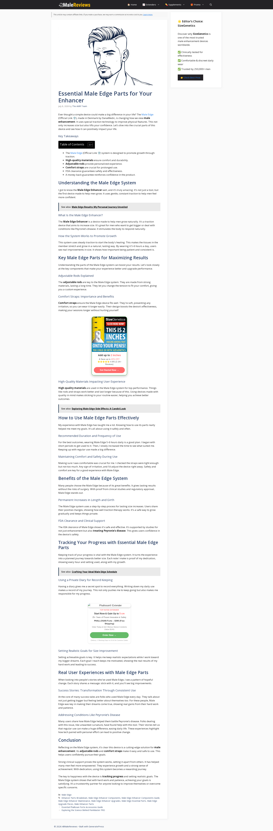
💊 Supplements (173, 4)
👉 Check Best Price (190, 77)
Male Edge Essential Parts (134, 801)
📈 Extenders (149, 4)
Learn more (147, 14)
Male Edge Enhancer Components (104, 798)
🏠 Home (132, 4)
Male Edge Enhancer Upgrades (105, 801)
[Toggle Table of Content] (89, 144)
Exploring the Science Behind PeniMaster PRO (83, 810)
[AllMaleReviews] (74, 4)
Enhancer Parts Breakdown (74, 798)
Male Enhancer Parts (84, 804)
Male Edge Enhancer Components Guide (141, 798)
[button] (211, 4)
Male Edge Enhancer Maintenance (74, 801)
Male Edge (147, 114)
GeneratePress (96, 826)
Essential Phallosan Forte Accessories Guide (82, 807)
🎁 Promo (195, 4)
